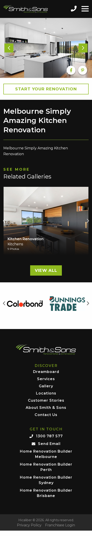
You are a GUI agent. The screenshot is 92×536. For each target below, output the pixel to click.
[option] (46, 48)
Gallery (46, 386)
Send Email (49, 444)
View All (46, 270)
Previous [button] (4, 221)
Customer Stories (46, 401)
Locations (46, 393)
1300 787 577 (49, 436)
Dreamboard (46, 372)
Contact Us (46, 415)
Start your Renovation (46, 89)
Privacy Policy (29, 525)
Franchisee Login (60, 525)
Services (46, 379)
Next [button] (88, 221)
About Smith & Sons (46, 408)
